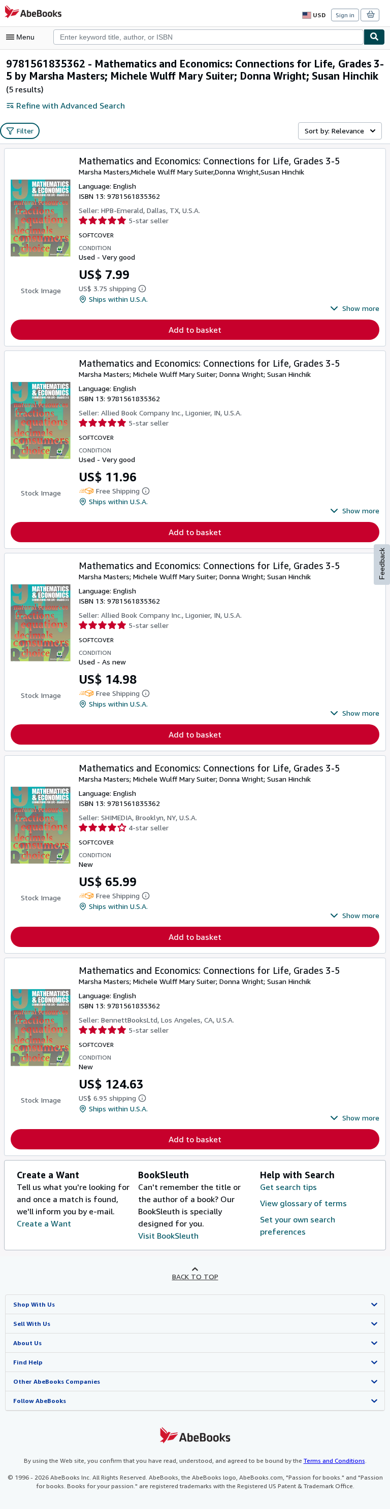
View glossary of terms (303, 1203)
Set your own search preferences (297, 1225)
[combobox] (208, 37)
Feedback (382, 564)
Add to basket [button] (195, 330)
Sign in (345, 15)
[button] (354, 308)
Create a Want (44, 1223)
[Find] (374, 37)
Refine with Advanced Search (70, 105)
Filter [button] (25, 130)
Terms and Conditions (334, 1460)
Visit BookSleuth (168, 1236)
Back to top (195, 1276)
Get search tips (288, 1187)
